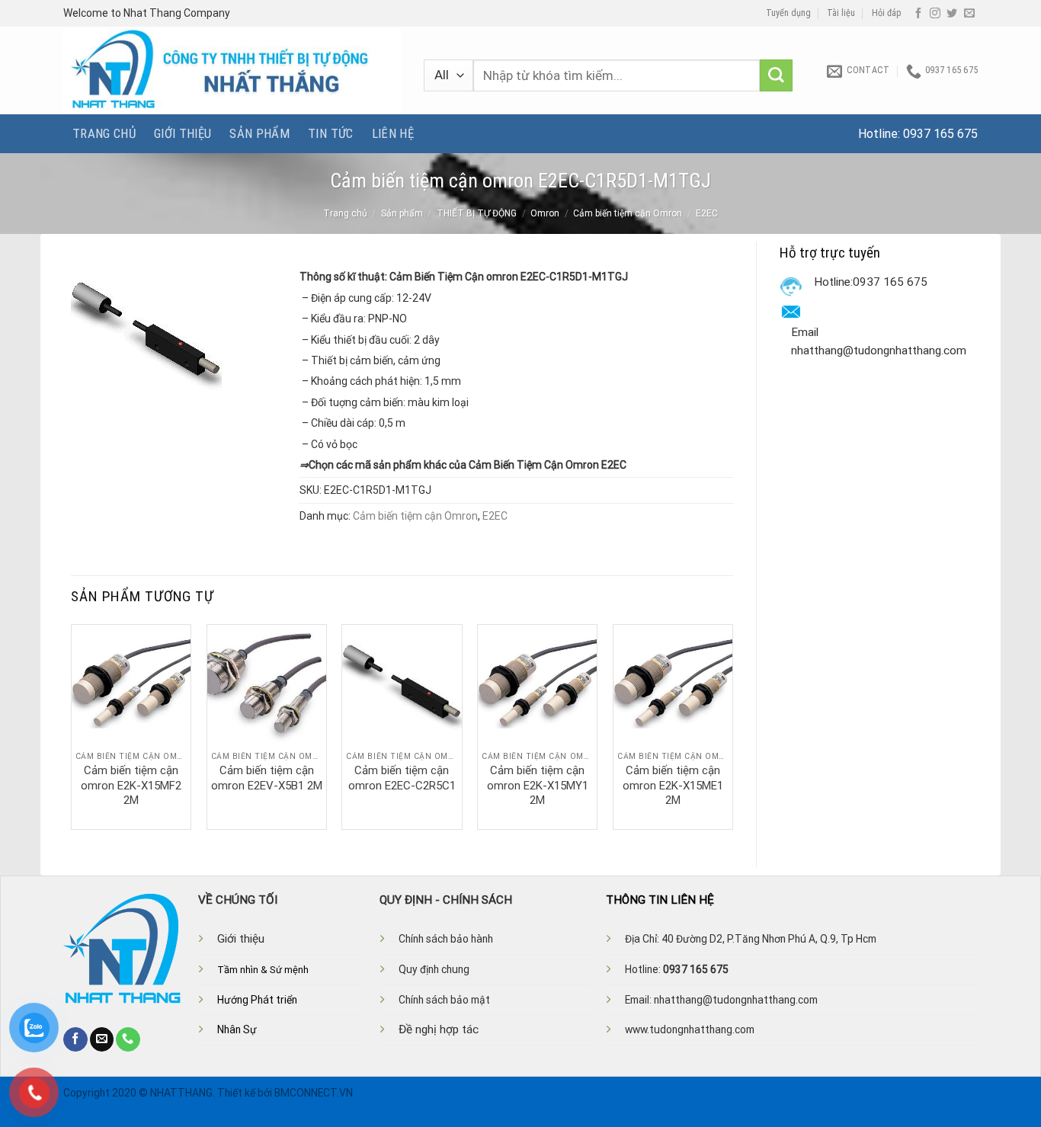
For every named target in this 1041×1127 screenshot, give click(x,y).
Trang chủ (104, 133)
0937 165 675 (940, 133)
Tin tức (330, 133)
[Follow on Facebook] (918, 14)
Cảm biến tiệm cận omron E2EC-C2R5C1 (402, 778)
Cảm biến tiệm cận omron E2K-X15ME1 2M (673, 785)
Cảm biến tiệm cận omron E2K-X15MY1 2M (537, 785)
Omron (544, 213)
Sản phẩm (259, 133)
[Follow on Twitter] (952, 14)
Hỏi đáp (887, 13)
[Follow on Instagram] (935, 14)
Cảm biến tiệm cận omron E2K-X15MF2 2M (131, 785)
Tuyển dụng (788, 13)
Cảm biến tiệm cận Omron (627, 213)
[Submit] (776, 75)
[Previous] (71, 725)
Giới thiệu (182, 133)
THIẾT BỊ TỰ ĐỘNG (477, 213)
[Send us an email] (969, 14)
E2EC (707, 213)
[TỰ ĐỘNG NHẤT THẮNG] (232, 70)
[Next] (732, 725)
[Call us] (128, 1039)
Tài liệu (841, 13)
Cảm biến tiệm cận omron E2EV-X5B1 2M (266, 778)
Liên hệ (393, 133)
